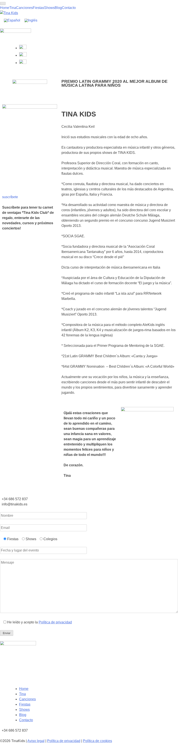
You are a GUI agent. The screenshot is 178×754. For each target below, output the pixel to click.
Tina (12, 8)
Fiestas (38, 8)
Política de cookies (97, 741)
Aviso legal (35, 741)
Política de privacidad (55, 622)
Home (4, 8)
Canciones (24, 8)
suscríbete (10, 197)
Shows (49, 8)
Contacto (69, 8)
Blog (58, 8)
